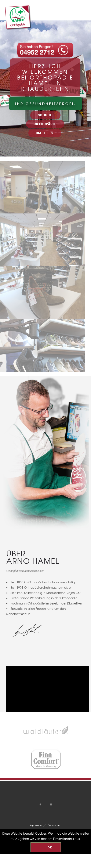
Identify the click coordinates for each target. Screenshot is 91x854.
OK (50, 847)
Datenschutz (54, 825)
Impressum (35, 825)
